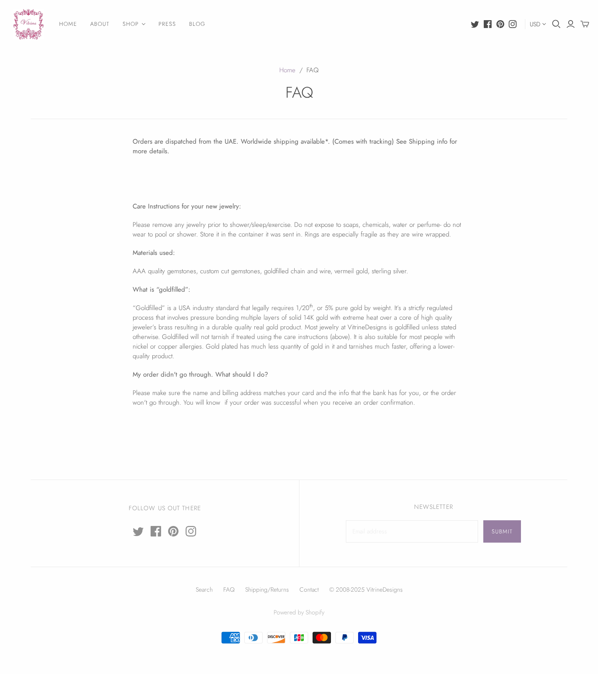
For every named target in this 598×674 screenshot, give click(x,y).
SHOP (131, 24)
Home (287, 70)
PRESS (167, 24)
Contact (309, 589)
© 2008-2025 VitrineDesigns (366, 589)
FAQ (229, 589)
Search (204, 589)
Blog (197, 24)
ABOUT (99, 24)
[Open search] (556, 24)
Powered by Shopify (299, 612)
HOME (68, 24)
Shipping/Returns (267, 589)
